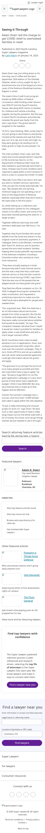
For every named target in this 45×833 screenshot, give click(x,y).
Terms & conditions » (15, 819)
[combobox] (22, 441)
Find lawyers (22, 743)
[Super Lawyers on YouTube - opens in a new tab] (26, 794)
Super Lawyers (10, 756)
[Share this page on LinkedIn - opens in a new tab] (28, 65)
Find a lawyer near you (23, 684)
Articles (11, 15)
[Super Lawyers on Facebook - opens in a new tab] (12, 794)
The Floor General (29, 599)
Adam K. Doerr (31, 470)
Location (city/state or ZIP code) (17, 729)
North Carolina (21, 15)
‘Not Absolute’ (32, 575)
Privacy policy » (33, 819)
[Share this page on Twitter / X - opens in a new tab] (22, 65)
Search (22, 448)
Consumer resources (14, 775)
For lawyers (8, 766)
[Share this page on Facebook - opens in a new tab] (16, 65)
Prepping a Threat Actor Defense (31, 556)
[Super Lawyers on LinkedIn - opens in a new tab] (33, 794)
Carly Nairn (11, 55)
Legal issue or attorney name (15, 717)
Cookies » (22, 822)
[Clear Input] (40, 440)
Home (4, 15)
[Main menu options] (5, 9)
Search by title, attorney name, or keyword (20, 436)
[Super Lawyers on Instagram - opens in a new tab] (19, 794)
